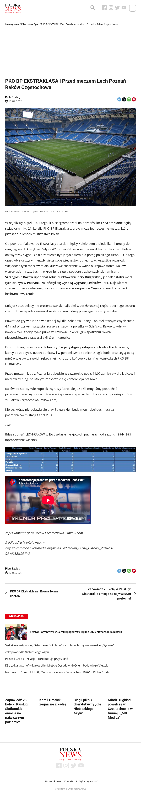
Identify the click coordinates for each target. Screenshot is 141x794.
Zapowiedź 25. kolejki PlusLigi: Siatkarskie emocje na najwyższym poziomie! (106, 593)
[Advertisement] (70, 52)
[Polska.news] (13, 8)
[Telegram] (119, 99)
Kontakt (68, 781)
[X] (124, 99)
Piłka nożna (27, 24)
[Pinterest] (134, 99)
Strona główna (12, 24)
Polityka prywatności (88, 781)
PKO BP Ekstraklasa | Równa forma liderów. (34, 594)
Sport (36, 24)
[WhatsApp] (129, 99)
